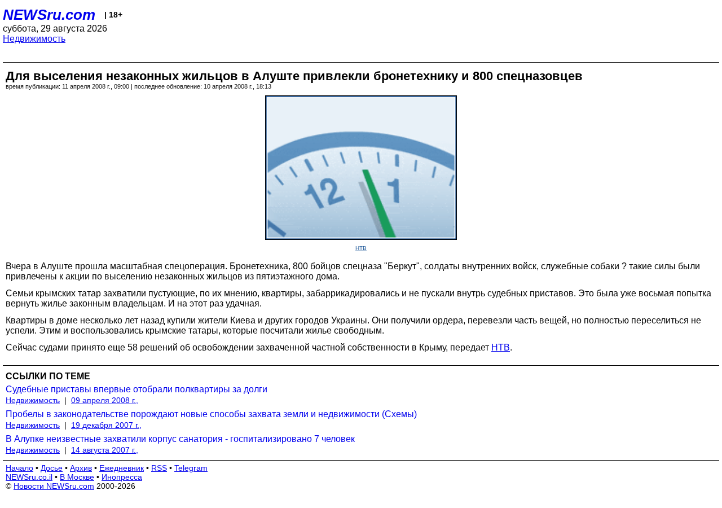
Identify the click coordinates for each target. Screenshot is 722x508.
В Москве (77, 476)
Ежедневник (121, 467)
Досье (52, 467)
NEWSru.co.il (29, 476)
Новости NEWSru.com (54, 486)
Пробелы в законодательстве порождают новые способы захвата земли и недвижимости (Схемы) (211, 414)
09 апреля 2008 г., (104, 400)
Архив (81, 467)
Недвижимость (34, 38)
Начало (19, 467)
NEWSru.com (49, 14)
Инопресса (122, 476)
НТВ (361, 248)
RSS (159, 467)
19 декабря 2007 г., (106, 425)
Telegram (191, 467)
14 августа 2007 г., (104, 449)
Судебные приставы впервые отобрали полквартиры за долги (136, 389)
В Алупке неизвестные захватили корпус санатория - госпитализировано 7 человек (180, 439)
